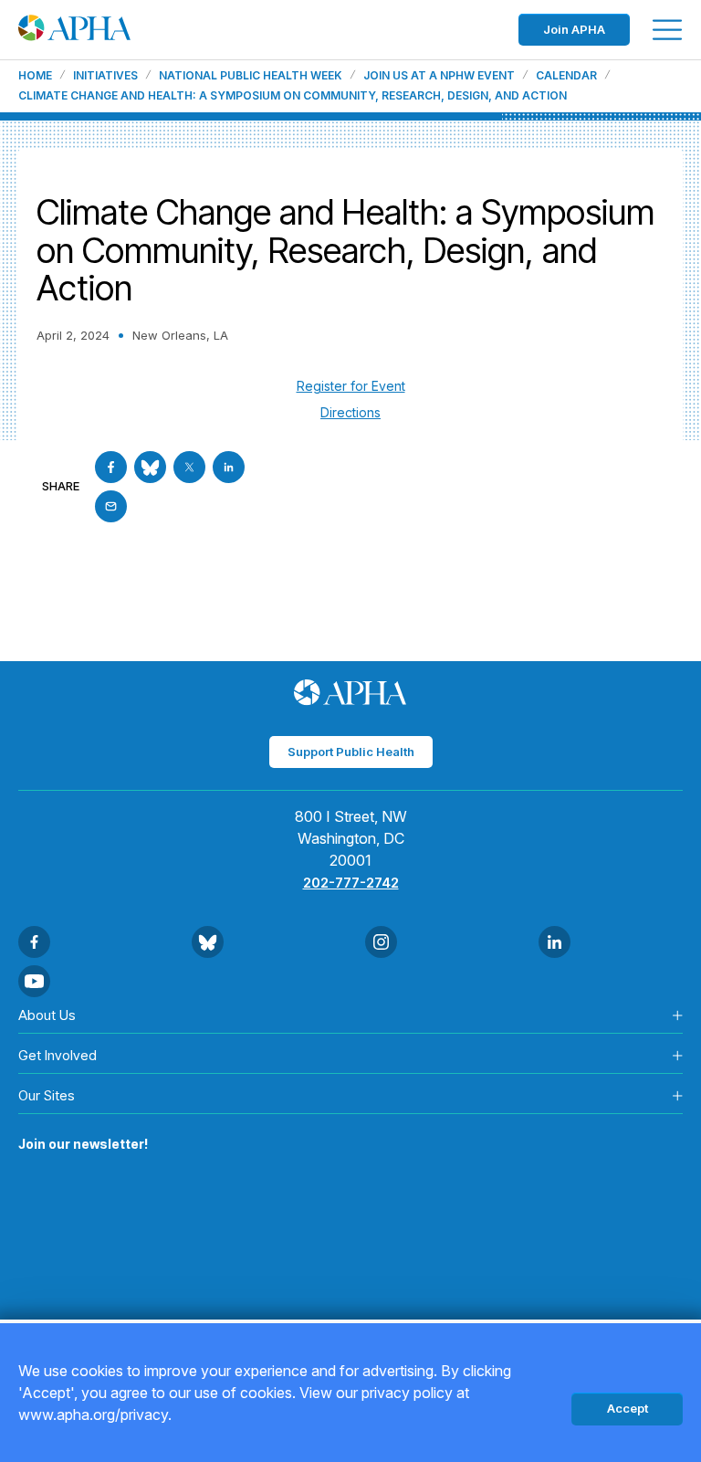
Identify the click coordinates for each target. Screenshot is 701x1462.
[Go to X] (189, 467)
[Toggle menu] (667, 29)
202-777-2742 (351, 882)
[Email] (111, 506)
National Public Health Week (250, 75)
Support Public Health (351, 751)
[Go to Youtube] (34, 981)
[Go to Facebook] (111, 467)
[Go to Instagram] (381, 942)
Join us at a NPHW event (439, 75)
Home (35, 75)
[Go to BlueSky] (150, 467)
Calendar (566, 75)
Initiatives (105, 75)
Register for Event (351, 386)
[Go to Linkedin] (229, 467)
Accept (627, 1408)
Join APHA (574, 29)
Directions (350, 412)
